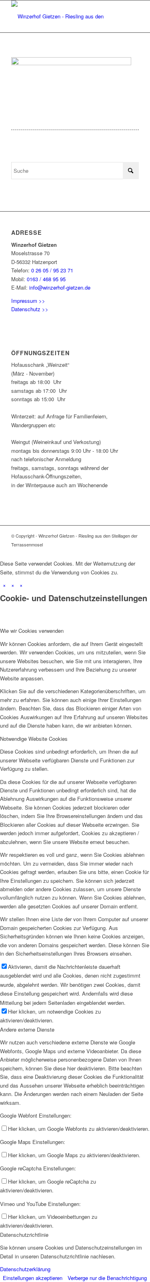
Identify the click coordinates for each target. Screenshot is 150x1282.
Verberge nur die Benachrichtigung (107, 1278)
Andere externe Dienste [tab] (27, 1029)
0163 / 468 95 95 (46, 279)
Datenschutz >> (29, 309)
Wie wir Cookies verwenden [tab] (32, 630)
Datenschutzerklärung (25, 1269)
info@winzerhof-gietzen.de (59, 287)
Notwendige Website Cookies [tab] (34, 738)
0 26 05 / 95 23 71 (52, 270)
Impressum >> (28, 300)
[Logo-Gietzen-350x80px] (62, 16)
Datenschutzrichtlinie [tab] (24, 1234)
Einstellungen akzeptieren (32, 1278)
